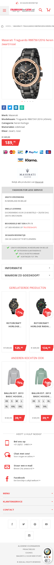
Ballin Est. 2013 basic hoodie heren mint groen (41, 395)
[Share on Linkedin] (16, 107)
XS (6, 401)
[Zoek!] (40, 10)
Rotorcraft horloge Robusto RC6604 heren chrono (14, 324)
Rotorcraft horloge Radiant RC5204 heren (41, 324)
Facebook (12, 524)
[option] (6, 401)
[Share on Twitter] (10, 107)
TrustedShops (30, 227)
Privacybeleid (29, 549)
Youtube (46, 524)
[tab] (28, 268)
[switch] (47, 560)
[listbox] (14, 404)
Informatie (13, 268)
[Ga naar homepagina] (3, 26)
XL (6, 406)
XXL (13, 406)
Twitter (23, 524)
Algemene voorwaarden (29, 546)
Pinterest (35, 524)
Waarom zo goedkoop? (22, 275)
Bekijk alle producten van (27, 182)
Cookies (28, 553)
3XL (20, 406)
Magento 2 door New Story (28, 556)
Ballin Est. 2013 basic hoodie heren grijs (13, 395)
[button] (22, 101)
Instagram (29, 535)
